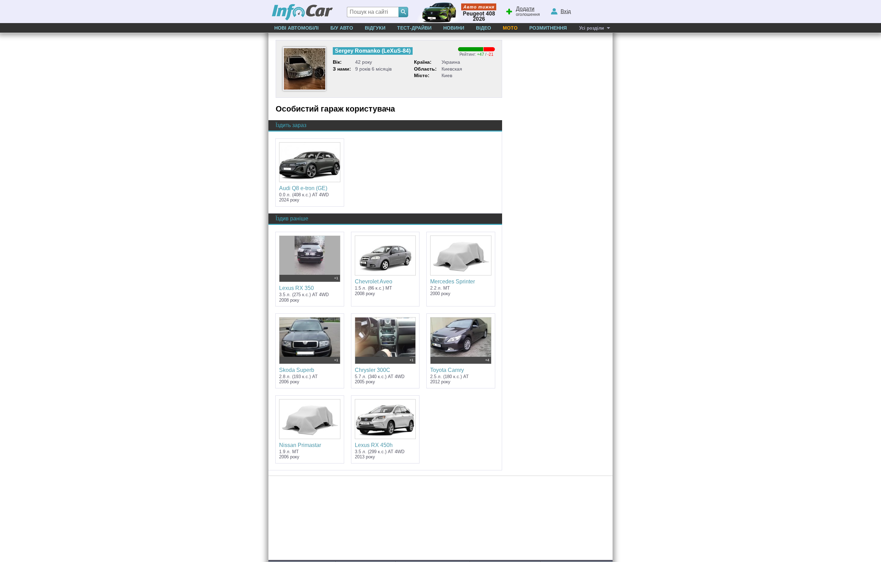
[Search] (403, 12)
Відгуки (375, 28)
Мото (510, 28)
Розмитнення (548, 28)
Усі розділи (591, 28)
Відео (483, 28)
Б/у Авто (341, 28)
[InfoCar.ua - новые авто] (302, 12)
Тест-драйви (414, 28)
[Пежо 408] (455, 11)
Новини (453, 28)
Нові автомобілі (296, 28)
